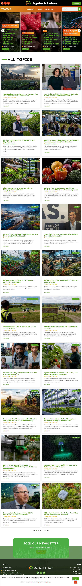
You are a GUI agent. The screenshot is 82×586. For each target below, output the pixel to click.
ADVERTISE (49, 9)
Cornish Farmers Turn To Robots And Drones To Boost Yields (19, 327)
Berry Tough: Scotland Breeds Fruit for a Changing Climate (10, 39)
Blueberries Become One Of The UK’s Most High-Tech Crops (19, 141)
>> (48, 530)
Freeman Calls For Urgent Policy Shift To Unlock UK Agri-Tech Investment (18, 514)
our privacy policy (45, 582)
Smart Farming (9, 32)
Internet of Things (52, 31)
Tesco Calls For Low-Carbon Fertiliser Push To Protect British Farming (61, 235)
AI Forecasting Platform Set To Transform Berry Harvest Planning (18, 281)
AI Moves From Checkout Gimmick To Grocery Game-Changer (61, 281)
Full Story (6, 106)
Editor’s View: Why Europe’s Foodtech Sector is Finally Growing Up (20, 373)
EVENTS (40, 9)
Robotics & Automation (48, 33)
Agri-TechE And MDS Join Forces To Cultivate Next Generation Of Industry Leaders (61, 95)
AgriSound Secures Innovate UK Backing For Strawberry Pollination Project (60, 373)
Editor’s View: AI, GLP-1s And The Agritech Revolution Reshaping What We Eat (60, 420)
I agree (76, 579)
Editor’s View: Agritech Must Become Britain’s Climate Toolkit (51, 40)
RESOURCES (30, 9)
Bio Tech (4, 32)
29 (45, 530)
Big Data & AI (46, 30)
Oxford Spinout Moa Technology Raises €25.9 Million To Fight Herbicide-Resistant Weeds (30, 38)
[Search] (79, 9)
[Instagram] (2, 3)
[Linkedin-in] (8, 3)
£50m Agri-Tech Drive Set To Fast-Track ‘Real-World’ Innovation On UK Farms (61, 514)
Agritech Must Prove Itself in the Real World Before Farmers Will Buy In (60, 466)
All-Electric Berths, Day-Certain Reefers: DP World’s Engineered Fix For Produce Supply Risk (71, 37)
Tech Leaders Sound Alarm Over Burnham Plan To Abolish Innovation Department (20, 95)
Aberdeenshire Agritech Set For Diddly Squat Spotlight (60, 327)
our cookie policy (35, 582)
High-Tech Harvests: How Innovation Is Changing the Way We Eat (17, 189)
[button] (2, 30)
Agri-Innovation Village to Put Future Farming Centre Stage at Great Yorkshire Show (61, 141)
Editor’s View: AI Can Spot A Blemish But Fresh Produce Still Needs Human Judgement (61, 189)
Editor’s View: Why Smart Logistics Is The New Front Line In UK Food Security (20, 235)
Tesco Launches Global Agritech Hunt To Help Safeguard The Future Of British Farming (20, 420)
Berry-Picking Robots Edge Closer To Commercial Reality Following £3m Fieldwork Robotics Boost (19, 466)
